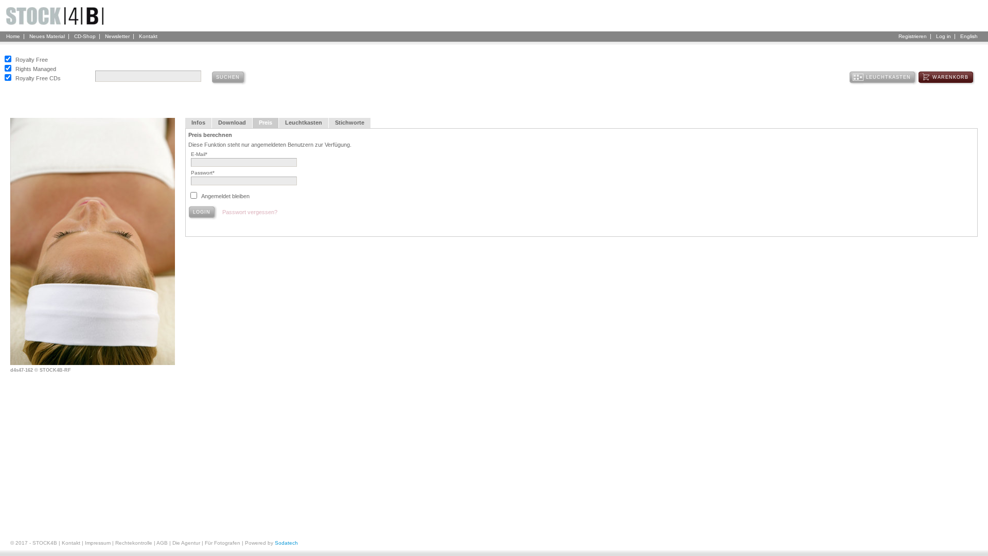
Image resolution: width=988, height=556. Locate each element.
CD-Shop (85, 36)
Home (13, 36)
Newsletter (117, 36)
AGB (162, 543)
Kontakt (148, 36)
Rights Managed (35, 69)
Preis (265, 122)
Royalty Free (31, 60)
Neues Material (47, 36)
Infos (198, 122)
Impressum (98, 543)
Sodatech (286, 543)
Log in (943, 36)
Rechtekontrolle (133, 543)
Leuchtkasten (303, 122)
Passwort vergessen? (249, 212)
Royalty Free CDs (38, 78)
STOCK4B (44, 543)
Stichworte (349, 122)
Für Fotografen (222, 543)
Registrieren (912, 36)
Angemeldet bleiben (225, 196)
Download (232, 122)
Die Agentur (186, 543)
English (969, 36)
